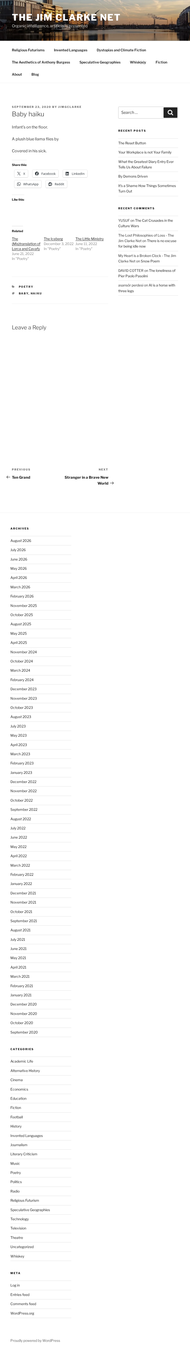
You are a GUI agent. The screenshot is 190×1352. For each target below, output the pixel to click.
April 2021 (18, 967)
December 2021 (23, 893)
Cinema (16, 1080)
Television (18, 1228)
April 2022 (18, 856)
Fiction (161, 62)
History (16, 1126)
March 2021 (20, 976)
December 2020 (23, 1004)
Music (15, 1163)
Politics (16, 1182)
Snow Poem (150, 261)
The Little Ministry (89, 239)
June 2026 (18, 559)
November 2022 (23, 791)
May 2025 (18, 633)
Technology (19, 1219)
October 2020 (21, 1023)
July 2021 (17, 939)
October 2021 (21, 912)
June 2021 (18, 948)
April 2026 (18, 577)
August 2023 (20, 717)
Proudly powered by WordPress (35, 1340)
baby (23, 293)
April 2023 (18, 745)
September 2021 (23, 921)
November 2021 (23, 902)
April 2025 (18, 642)
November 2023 (23, 698)
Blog (35, 74)
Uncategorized (22, 1247)
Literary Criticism (23, 1154)
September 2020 (24, 1032)
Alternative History (25, 1071)
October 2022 (21, 800)
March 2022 (20, 865)
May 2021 (18, 958)
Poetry (26, 286)
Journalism (18, 1145)
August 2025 (20, 624)
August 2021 (20, 930)
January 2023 (21, 772)
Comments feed (23, 1304)
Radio (15, 1191)
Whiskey (17, 1256)
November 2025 (23, 605)
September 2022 (23, 809)
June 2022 (18, 837)
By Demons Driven (133, 176)
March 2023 (20, 754)
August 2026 (20, 540)
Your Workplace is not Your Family (144, 152)
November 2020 (23, 1013)
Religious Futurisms (28, 50)
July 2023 (18, 726)
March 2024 (20, 670)
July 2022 (17, 828)
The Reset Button (132, 143)
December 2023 (23, 689)
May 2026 (18, 568)
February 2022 (21, 874)
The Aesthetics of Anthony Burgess (41, 62)
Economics (19, 1089)
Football (16, 1117)
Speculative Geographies (99, 62)
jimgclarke (70, 107)
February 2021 (21, 986)
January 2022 (21, 883)
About (17, 74)
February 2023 (22, 763)
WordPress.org (22, 1313)
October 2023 (21, 707)
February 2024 (22, 680)
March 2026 (20, 587)
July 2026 (18, 550)
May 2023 (18, 735)
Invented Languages (70, 50)
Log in (15, 1285)
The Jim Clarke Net (66, 17)
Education (18, 1098)
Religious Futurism (24, 1200)
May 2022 (18, 847)
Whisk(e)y (138, 62)
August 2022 (20, 819)
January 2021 (21, 995)
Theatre (16, 1237)
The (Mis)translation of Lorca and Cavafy (26, 244)
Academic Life (21, 1061)
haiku (36, 293)
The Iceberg (53, 239)
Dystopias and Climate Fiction (121, 50)
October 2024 (21, 661)
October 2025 (21, 615)
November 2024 (23, 652)
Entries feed (19, 1294)
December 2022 (23, 782)
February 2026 (22, 596)
